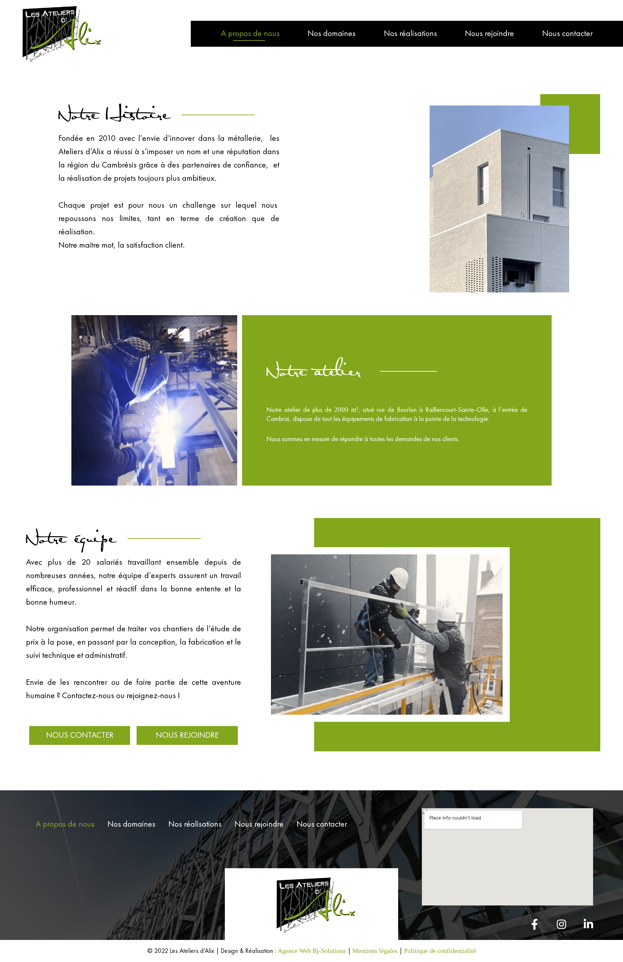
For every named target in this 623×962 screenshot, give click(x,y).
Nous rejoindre (489, 34)
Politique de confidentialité (440, 950)
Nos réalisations (410, 34)
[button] (79, 735)
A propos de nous (250, 34)
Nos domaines (332, 34)
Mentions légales (374, 950)
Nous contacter (567, 34)
